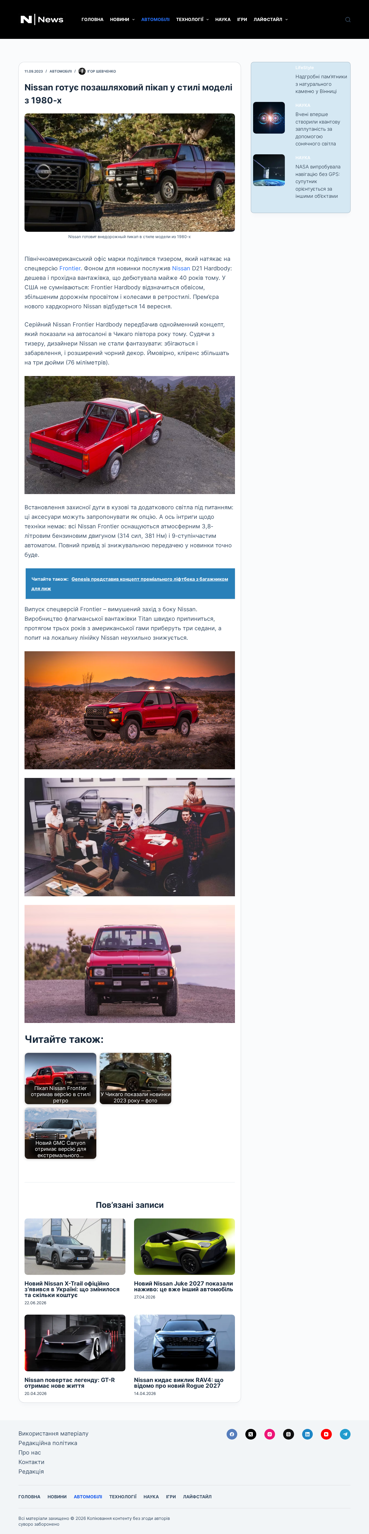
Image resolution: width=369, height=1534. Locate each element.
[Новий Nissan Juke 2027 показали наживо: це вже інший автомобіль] (184, 1246)
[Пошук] (348, 19)
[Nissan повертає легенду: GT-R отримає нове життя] (75, 1343)
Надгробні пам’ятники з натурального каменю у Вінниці (321, 84)
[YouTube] (326, 1434)
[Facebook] (232, 1434)
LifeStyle (304, 67)
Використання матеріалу (53, 1433)
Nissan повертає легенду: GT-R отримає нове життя (70, 1383)
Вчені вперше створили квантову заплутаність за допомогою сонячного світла (317, 129)
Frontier (69, 268)
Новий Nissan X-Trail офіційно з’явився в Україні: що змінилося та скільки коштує (72, 1289)
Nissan (181, 268)
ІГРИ (242, 19)
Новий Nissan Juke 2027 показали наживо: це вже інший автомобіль (183, 1286)
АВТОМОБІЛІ (155, 19)
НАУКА (223, 19)
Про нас (29, 1452)
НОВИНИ (119, 19)
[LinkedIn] (307, 1434)
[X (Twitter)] (250, 1434)
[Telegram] (345, 1434)
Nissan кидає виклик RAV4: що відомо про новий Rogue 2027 (178, 1383)
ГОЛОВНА (92, 19)
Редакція (31, 1471)
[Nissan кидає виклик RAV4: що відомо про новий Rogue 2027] (184, 1343)
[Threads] (288, 1434)
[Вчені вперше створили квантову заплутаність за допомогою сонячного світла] (269, 118)
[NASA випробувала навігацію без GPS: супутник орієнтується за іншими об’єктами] (269, 170)
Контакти (31, 1462)
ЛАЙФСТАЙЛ (268, 19)
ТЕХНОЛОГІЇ (189, 19)
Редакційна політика (47, 1443)
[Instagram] (269, 1434)
